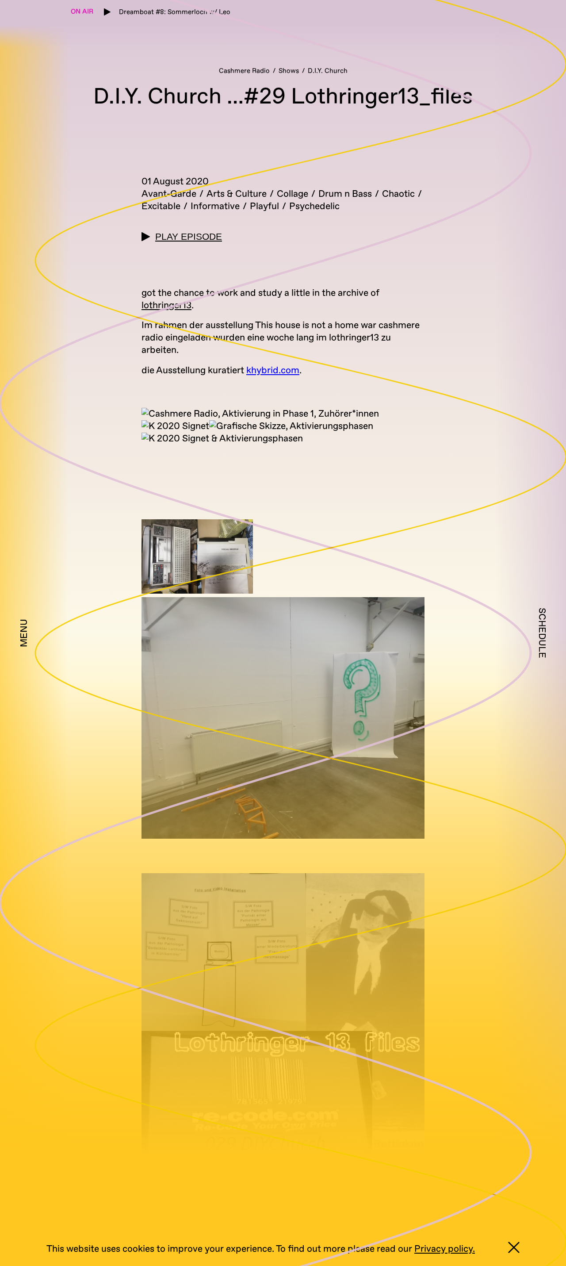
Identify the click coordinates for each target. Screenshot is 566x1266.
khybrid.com (272, 370)
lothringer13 (166, 305)
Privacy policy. (444, 1249)
